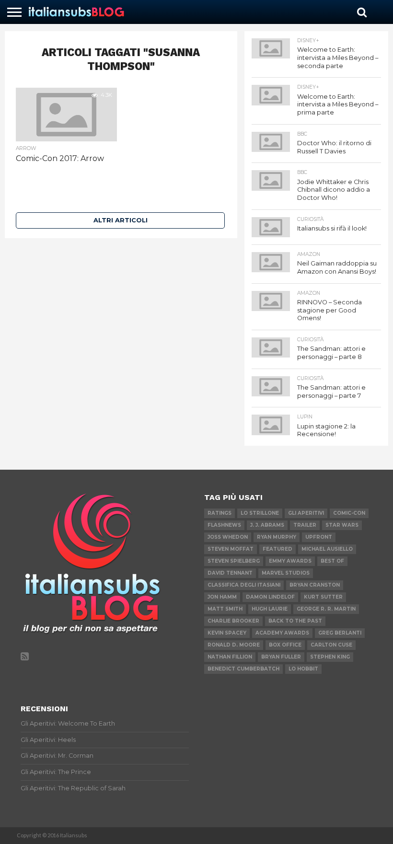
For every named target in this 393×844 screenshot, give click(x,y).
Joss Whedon (228, 537)
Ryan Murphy (276, 537)
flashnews (224, 525)
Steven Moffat (231, 549)
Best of (332, 561)
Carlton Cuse (331, 645)
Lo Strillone (260, 513)
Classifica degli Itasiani (244, 585)
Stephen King (330, 657)
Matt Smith (225, 609)
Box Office (285, 645)
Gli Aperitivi (306, 513)
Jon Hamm (222, 597)
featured (277, 549)
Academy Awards (282, 633)
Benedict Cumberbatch (243, 669)
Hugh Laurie (270, 609)
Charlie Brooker (233, 621)
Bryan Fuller (281, 657)
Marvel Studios (286, 573)
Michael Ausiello (327, 549)
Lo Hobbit (303, 669)
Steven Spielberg (234, 561)
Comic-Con (349, 513)
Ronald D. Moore (234, 645)
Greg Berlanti (339, 633)
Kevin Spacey (227, 633)
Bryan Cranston (314, 585)
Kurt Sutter (323, 597)
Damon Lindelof (270, 597)
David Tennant (230, 573)
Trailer (304, 525)
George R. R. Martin (326, 609)
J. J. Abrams (267, 525)
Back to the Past (295, 621)
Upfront (318, 537)
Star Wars (341, 525)
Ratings (219, 513)
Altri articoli (120, 220)
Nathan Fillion (230, 657)
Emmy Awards (290, 561)
